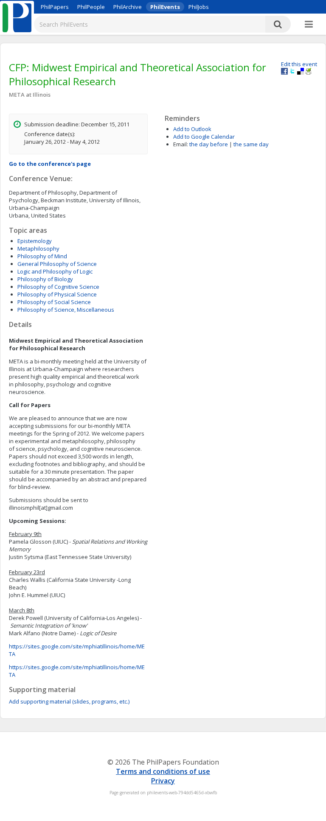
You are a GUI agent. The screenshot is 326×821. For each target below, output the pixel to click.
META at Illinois (30, 94)
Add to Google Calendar (204, 136)
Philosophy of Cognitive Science (58, 286)
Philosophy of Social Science (54, 302)
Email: (180, 144)
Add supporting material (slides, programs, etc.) (69, 701)
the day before (208, 144)
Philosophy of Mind (42, 256)
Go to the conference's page (50, 164)
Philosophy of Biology (45, 279)
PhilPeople (91, 7)
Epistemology (34, 241)
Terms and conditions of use (163, 771)
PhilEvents (165, 7)
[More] (309, 25)
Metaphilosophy (38, 248)
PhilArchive (127, 7)
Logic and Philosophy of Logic (55, 271)
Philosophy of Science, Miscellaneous (65, 309)
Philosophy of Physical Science (57, 294)
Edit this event (299, 64)
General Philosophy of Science (57, 264)
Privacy (163, 780)
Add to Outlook (192, 129)
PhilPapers (55, 7)
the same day (251, 144)
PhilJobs (198, 7)
